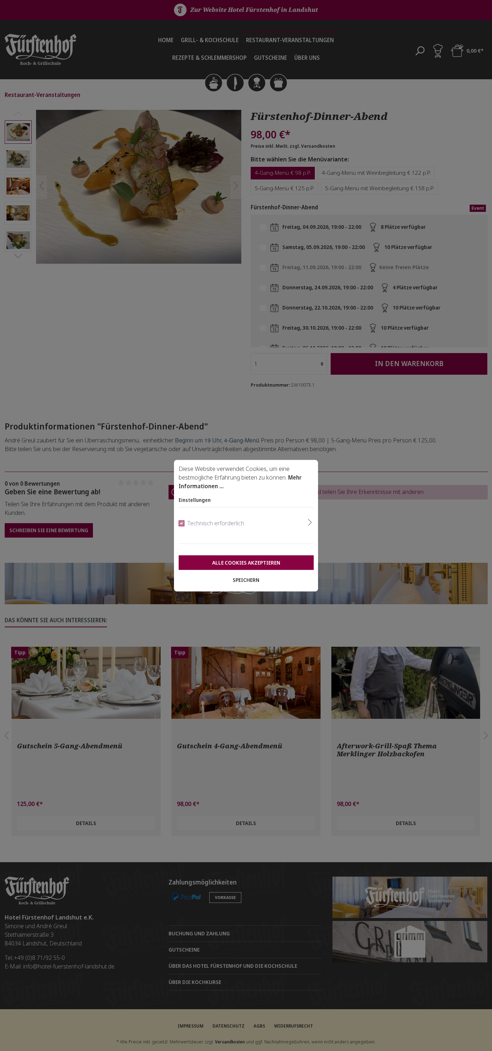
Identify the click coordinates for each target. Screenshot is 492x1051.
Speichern (246, 580)
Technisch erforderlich (215, 523)
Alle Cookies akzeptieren (246, 562)
